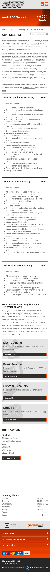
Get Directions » (9, 458)
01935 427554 (29, 88)
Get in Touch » (10, 420)
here (4, 91)
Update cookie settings (10, 563)
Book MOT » (10, 355)
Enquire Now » (11, 398)
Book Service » (11, 376)
